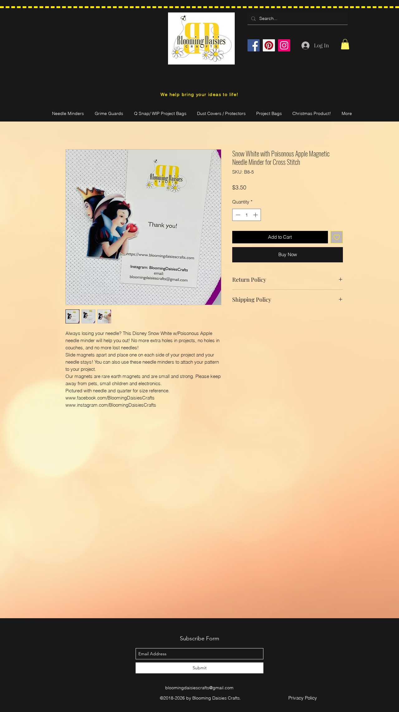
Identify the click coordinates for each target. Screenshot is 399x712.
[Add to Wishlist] (336, 237)
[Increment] (256, 215)
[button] (345, 44)
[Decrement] (237, 215)
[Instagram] (284, 45)
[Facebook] (254, 45)
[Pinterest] (269, 45)
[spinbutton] (247, 215)
